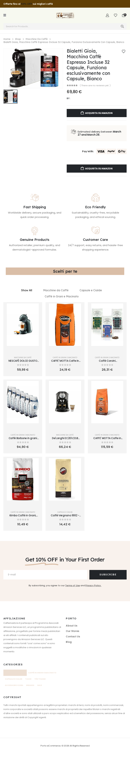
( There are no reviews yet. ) (95, 85)
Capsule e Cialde (91, 290)
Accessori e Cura (14, 685)
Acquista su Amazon (99, 113)
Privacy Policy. (93, 585)
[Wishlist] (115, 15)
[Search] (122, 26)
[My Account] (107, 15)
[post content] (23, 324)
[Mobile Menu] (4, 15)
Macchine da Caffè (56, 290)
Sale (39, 685)
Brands (30, 685)
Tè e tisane (40, 679)
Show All (26, 290)
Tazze (28, 679)
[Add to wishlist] (124, 51)
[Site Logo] (65, 15)
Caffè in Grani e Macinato (62, 296)
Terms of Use (72, 585)
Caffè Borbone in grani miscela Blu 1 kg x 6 (23, 439)
